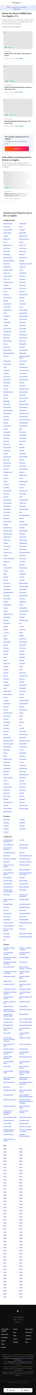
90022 (20, 1179)
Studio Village (6, 796)
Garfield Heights (23, 595)
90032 (20, 1195)
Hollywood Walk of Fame (25, 855)
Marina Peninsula (23, 392)
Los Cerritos (22, 691)
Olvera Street (22, 928)
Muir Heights (6, 589)
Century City (6, 279)
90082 (20, 1272)
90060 (20, 1238)
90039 (4, 1207)
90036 (20, 1201)
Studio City (22, 472)
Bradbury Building (24, 919)
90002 (20, 1148)
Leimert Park (6, 376)
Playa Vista (6, 441)
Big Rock (5, 577)
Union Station (6, 919)
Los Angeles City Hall (24, 904)
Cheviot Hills (22, 282)
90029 (4, 1192)
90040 (20, 1207)
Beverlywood (22, 251)
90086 (4, 1278)
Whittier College (23, 1006)
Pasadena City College (24, 1037)
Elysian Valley (6, 307)
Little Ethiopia (7, 382)
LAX (4, 939)
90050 (20, 1223)
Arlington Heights (7, 229)
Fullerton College (23, 1049)
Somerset (5, 654)
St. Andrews (22, 561)
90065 (4, 1247)
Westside (21, 697)
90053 (4, 1229)
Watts (20, 512)
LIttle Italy (6, 385)
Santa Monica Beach (24, 865)
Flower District (23, 319)
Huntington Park (7, 759)
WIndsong (5, 620)
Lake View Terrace (24, 370)
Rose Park (21, 706)
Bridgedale (22, 617)
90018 (20, 1173)
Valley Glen (6, 493)
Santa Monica (6, 722)
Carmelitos (6, 700)
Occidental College (24, 957)
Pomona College (7, 981)
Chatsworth (22, 279)
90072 (20, 1256)
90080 (20, 1269)
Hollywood (22, 347)
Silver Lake (6, 459)
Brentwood (22, 254)
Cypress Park (22, 288)
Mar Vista (5, 395)
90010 (20, 1161)
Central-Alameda (7, 276)
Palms (20, 429)
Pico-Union (6, 438)
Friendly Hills (22, 753)
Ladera (5, 367)
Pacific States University (25, 1009)
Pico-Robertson (23, 435)
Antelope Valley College (25, 1117)
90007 (4, 1158)
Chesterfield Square (8, 282)
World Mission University (25, 1056)
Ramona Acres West (8, 743)
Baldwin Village (23, 236)
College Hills (22, 645)
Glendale (21, 635)
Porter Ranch (22, 441)
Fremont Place (22, 546)
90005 (4, 1155)
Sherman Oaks (7, 456)
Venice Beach (6, 936)
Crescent (21, 571)
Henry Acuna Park (7, 802)
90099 (4, 1293)
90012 (20, 1164)
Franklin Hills (6, 322)
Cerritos (21, 762)
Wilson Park (6, 771)
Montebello (22, 799)
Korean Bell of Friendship (25, 933)
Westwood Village (7, 530)
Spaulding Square (7, 472)
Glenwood (21, 651)
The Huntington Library (9, 852)
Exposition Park (7, 310)
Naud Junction (22, 410)
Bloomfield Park (7, 811)
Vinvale (5, 780)
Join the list (17, 148)
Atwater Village (7, 232)
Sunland (5, 475)
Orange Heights (7, 604)
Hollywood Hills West (8, 353)
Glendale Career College (9, 1099)
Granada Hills (22, 328)
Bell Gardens (22, 777)
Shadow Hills (22, 453)
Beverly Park (6, 251)
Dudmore (5, 629)
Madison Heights (23, 583)
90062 (20, 1241)
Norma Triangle (23, 567)
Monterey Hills (7, 407)
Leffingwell (22, 756)
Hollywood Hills (23, 350)
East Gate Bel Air (23, 294)
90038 (20, 1204)
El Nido (21, 749)
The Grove (22, 877)
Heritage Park (6, 765)
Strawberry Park (23, 675)
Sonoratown (22, 463)
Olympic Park (22, 558)
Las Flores (21, 577)
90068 (20, 1250)
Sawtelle (5, 453)
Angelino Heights (7, 223)
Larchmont (6, 373)
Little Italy (22, 382)
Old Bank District (23, 422)
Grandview (22, 654)
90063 (4, 1244)
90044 (20, 1213)
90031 (4, 1195)
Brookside (21, 260)
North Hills (6, 416)
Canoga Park (22, 266)
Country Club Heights (8, 558)
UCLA (21, 925)
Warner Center (7, 512)
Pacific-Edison (7, 641)
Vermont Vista (22, 503)
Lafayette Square (23, 367)
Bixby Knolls (22, 688)
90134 (20, 1293)
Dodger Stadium (23, 880)
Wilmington (22, 533)
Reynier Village (7, 447)
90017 (4, 1173)
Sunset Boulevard (7, 883)
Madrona (5, 626)
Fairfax (5, 313)
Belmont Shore (23, 685)
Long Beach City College (9, 1090)
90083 (4, 1275)
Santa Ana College (23, 1123)
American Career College (9, 1106)
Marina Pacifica (23, 709)
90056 (20, 1232)
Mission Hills (6, 404)
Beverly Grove (23, 248)
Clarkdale (21, 793)
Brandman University (8, 1120)
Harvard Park (22, 340)
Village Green (6, 509)
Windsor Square (23, 540)
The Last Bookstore (24, 886)
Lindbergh (6, 719)
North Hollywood (23, 416)
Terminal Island (23, 481)
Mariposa (5, 645)
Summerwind (6, 623)
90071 (4, 1256)
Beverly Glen (6, 248)
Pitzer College (22, 981)
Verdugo (5, 638)
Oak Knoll (21, 580)
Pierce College (7, 1033)
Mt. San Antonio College (25, 1022)
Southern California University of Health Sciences (24, 1072)
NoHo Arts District (24, 413)
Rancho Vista (6, 663)
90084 (20, 1275)
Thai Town (6, 484)
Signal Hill (22, 657)
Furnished (5, 832)
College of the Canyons (25, 1044)
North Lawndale (7, 808)
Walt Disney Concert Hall (9, 858)
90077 (4, 1266)
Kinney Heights (7, 364)
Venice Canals (22, 916)
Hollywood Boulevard (24, 869)
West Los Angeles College (25, 1025)
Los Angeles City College (9, 989)
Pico (20, 725)
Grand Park (6, 907)
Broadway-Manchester (8, 260)
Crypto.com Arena (23, 883)
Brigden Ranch (23, 589)
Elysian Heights (7, 303)
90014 (20, 1167)
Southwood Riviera (24, 611)
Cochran (5, 555)
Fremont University (8, 1006)
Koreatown (22, 364)
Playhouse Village (23, 586)
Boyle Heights (6, 254)
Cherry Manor (6, 716)
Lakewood (6, 731)
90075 (4, 1263)
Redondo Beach (7, 746)
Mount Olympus (23, 407)
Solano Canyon (7, 463)
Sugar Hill (21, 564)
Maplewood (6, 561)
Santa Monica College (8, 1019)
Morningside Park (23, 774)
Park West (21, 796)
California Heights (23, 700)
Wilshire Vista (6, 540)
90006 (20, 1155)
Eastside (5, 697)
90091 (20, 1284)
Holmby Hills (22, 353)
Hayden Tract (22, 790)
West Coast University (8, 1082)
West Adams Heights (24, 515)
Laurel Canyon (23, 373)
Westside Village (7, 527)
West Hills (21, 521)
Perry (20, 623)
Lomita (5, 657)
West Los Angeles (23, 524)
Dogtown (21, 722)
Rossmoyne (6, 651)
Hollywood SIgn (23, 847)
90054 (20, 1229)
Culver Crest (22, 783)
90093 (4, 1287)
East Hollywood (7, 297)
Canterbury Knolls (7, 270)
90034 (20, 1198)
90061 (4, 1241)
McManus (5, 799)
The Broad (22, 852)
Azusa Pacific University (9, 976)
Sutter (20, 719)
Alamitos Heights (23, 703)
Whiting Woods (23, 641)
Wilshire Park (22, 537)
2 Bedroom (22, 819)
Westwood (21, 527)
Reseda (21, 444)
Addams (21, 712)
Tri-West (5, 571)
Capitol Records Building (25, 936)
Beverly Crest (22, 245)
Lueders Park (22, 771)
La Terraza (6, 632)
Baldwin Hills (22, 232)
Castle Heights (22, 273)
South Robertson (23, 469)
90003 (4, 1152)
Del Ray (5, 291)
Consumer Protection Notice (25, 1361)
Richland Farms (23, 768)
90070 (20, 1253)
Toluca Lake (22, 484)
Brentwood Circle (7, 257)
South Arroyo (6, 583)
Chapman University (24, 1120)
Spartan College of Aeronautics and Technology (8, 1112)
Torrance (5, 608)
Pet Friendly (22, 828)
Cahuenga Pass (7, 266)
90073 (4, 1260)
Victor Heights (7, 506)
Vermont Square (7, 503)
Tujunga (21, 487)
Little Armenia (7, 379)
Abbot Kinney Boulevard (25, 922)
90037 (4, 1204)
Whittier (5, 753)
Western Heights (7, 521)
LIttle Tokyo (22, 385)
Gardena (5, 675)
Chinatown (6, 285)
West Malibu (22, 574)
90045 (4, 1216)
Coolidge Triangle (7, 712)
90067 (4, 1250)
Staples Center (6, 916)
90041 (4, 1210)
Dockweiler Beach (7, 904)
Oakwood (5, 422)
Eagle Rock (6, 294)
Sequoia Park (22, 737)
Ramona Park (22, 672)
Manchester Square (24, 388)
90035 (4, 1201)
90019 (4, 1176)
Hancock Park (6, 334)
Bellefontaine (22, 601)
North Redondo (23, 746)
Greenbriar (6, 648)
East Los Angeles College (25, 1019)
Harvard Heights (7, 340)
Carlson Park (6, 790)
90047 (4, 1219)
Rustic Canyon (7, 450)
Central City (22, 276)
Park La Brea (22, 432)
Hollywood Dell (7, 350)
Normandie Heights (8, 592)
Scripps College (7, 1126)
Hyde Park (6, 356)
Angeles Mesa (22, 223)
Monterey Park (7, 737)
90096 (20, 1290)
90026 (20, 1185)
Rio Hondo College (8, 1025)
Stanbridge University (8, 1049)
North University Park (24, 419)
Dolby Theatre (22, 890)
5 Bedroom (6, 825)
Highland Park (22, 344)
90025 (4, 1185)
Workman (5, 682)
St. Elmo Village (7, 567)
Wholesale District (7, 533)
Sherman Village (23, 456)
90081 (4, 1272)
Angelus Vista (6, 226)
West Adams (6, 515)
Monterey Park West (8, 740)
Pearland (5, 666)
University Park (23, 490)
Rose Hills (21, 447)
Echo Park (21, 297)
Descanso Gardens (7, 880)
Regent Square (22, 549)
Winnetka (5, 543)
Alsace (5, 564)
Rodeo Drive (6, 861)
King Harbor (6, 749)
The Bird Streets (23, 734)
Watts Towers (6, 894)
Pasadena (5, 580)
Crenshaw (5, 236)
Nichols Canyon (7, 413)
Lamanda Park (7, 586)
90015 (4, 1170)
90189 (4, 1297)
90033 (4, 1198)
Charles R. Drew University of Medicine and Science (9, 1039)
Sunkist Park (22, 787)
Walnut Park (6, 762)
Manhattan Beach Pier (24, 907)
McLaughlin (6, 793)
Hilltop (5, 660)
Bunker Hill (6, 263)
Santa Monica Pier (23, 844)
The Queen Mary (7, 913)
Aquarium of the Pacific (25, 861)
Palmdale (21, 660)
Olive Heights (22, 592)
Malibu (5, 574)
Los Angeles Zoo (7, 869)
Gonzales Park (6, 768)
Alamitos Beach (7, 691)
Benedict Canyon (7, 245)
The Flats (5, 734)
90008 (20, 1158)
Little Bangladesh (23, 379)
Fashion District (23, 313)
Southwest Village (23, 620)
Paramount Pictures (8, 886)
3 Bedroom (6, 822)
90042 (20, 1210)
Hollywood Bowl (7, 877)
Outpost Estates (7, 425)
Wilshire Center (7, 537)
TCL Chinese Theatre (24, 858)
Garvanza (5, 325)
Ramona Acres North (24, 740)
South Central (6, 466)
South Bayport (7, 617)
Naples (5, 688)
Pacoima (5, 429)
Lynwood (21, 728)
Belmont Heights (7, 694)
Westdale (21, 518)
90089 (20, 1281)
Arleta (20, 226)
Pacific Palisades (23, 425)
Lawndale (5, 805)
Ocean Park (6, 725)
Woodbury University (24, 1001)
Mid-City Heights (23, 398)
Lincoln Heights (23, 376)
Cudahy (21, 604)
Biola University (23, 962)
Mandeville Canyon (8, 392)
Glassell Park (22, 325)
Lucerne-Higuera (7, 787)
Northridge (6, 419)
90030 (20, 1192)
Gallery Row (22, 322)
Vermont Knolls (7, 500)
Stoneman (5, 672)
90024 (20, 1182)
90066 (20, 1247)
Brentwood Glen (23, 257)
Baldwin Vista (6, 239)
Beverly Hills (22, 731)
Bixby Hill (6, 706)
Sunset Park (6, 728)
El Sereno (21, 300)
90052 (20, 1226)
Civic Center (22, 285)
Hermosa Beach (23, 743)
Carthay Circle (7, 273)
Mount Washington (8, 410)
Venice (21, 496)
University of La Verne (25, 1126)
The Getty (21, 840)
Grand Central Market (24, 913)
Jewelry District (23, 361)
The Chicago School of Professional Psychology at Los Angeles (26, 1101)
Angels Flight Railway (9, 925)
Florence (5, 319)
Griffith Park (22, 331)
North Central (6, 598)
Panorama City (7, 432)
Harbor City (6, 337)
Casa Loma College (8, 1094)
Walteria (5, 611)
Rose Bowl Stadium (24, 899)
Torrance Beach (23, 608)
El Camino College (8, 1022)
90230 (20, 1297)
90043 (4, 1213)
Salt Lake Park (23, 759)
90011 (4, 1164)
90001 (4, 1148)
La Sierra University (8, 1134)
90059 (4, 1238)
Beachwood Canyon (24, 239)
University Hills (7, 490)
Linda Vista (22, 598)
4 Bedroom (22, 822)
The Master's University (25, 989)
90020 (20, 1176)
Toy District (6, 487)
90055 (4, 1232)
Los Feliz (5, 388)
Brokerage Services (12, 1361)
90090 (4, 1284)
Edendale (5, 300)
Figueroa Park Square (24, 552)
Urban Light (6, 933)
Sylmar (21, 478)
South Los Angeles (8, 777)
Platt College (6, 1087)
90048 (20, 1219)
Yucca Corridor (7, 546)
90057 (4, 1235)
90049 (4, 1223)
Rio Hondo (22, 802)
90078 (20, 1266)
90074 (20, 1260)
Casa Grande (6, 595)
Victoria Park (22, 506)
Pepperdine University (8, 984)
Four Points (22, 663)
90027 (4, 1189)
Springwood (22, 629)
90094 (20, 1287)
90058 (20, 1235)
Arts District (22, 229)
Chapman (5, 601)
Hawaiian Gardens (23, 808)
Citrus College (6, 1066)
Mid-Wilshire (6, 401)
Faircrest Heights (23, 310)
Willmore (5, 709)
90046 (20, 1216)
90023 (4, 1182)
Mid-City (5, 398)
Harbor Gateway (23, 337)
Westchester (6, 518)
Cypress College (7, 1123)
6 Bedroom (22, 825)
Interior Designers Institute (10, 1117)
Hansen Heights (23, 334)
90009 (4, 1161)
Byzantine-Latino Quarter (25, 263)
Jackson (21, 716)
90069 (4, 1253)
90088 (4, 1281)
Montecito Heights (23, 404)
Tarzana (5, 481)
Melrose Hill (22, 395)
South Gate (22, 679)
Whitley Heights (23, 530)
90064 (20, 1244)
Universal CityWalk (8, 922)
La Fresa (21, 626)
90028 (20, 1189)
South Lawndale (23, 805)
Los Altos (21, 694)
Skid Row (21, 459)
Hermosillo (6, 679)
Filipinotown (6, 316)
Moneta (5, 635)
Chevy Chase (22, 648)
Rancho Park (6, 444)
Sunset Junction (23, 475)
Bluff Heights (6, 703)
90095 (4, 1290)
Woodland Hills (23, 543)
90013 (4, 1167)
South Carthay (22, 466)
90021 (4, 1179)
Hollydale (21, 682)
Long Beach (6, 685)
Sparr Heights (22, 638)
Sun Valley (6, 478)
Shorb (20, 669)
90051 (4, 1226)
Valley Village (22, 493)
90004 (20, 1152)
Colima (5, 756)
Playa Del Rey (22, 438)
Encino (21, 307)
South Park (6, 469)
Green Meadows (7, 331)
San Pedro (21, 450)
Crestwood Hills (7, 288)
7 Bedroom (6, 828)
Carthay (21, 270)
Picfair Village (7, 435)
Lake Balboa (6, 370)
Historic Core (6, 347)
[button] (34, 2)
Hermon (5, 344)
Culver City (6, 783)
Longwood (6, 549)
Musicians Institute (24, 1014)
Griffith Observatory (8, 844)
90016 (20, 1170)
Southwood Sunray (8, 614)
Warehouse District (24, 509)
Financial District (23, 316)
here (32, 1356)
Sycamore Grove (7, 552)
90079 (4, 1269)
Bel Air (5, 242)
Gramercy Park (7, 328)
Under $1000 (6, 819)
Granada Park (22, 765)
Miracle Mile (22, 401)
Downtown (22, 291)
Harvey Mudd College (8, 966)
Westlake (5, 524)
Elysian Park (22, 303)
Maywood (21, 780)
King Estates (22, 555)
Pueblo (21, 632)
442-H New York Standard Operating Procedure (14, 1358)
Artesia (21, 666)
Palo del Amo (22, 614)
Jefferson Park (6, 361)
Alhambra (5, 669)
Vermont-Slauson (23, 500)
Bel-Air (21, 242)
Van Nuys (5, 496)
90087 (20, 1278)
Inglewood (6, 774)
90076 (20, 1263)
